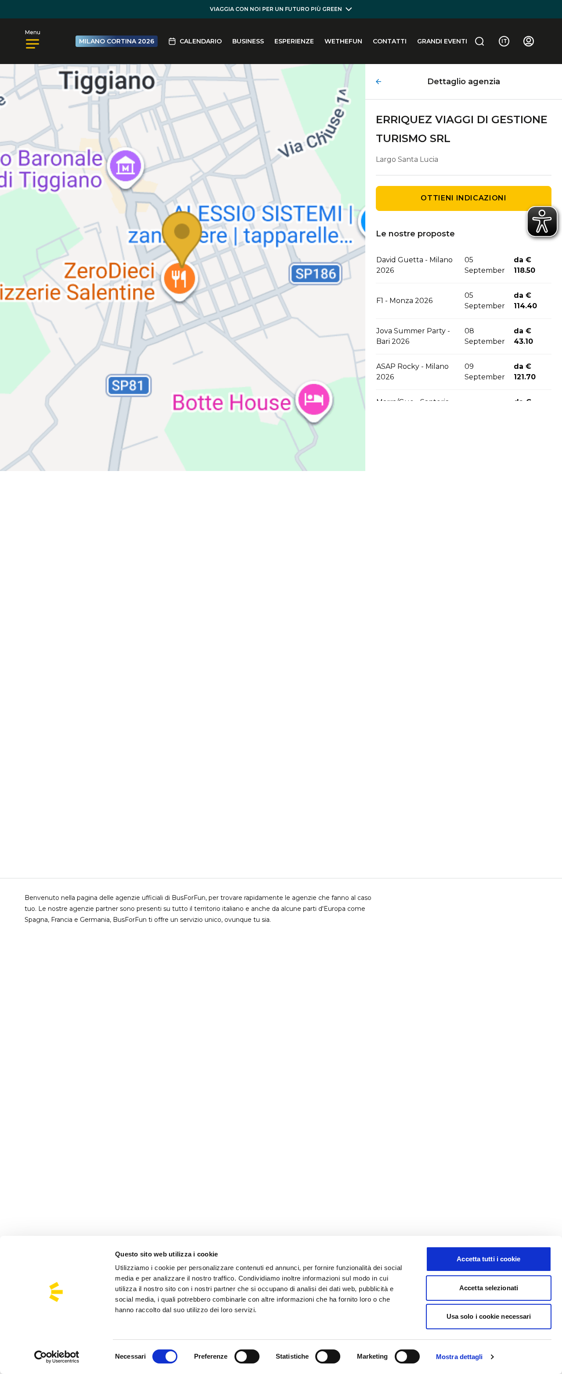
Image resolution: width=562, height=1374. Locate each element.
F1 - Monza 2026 (404, 300)
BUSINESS (248, 41)
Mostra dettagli (459, 1356)
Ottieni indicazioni (463, 198)
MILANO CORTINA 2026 (116, 41)
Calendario (201, 41)
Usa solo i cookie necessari (489, 1316)
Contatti (390, 41)
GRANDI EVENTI (442, 41)
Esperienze (294, 41)
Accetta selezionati (488, 1288)
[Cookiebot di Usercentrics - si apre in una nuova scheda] (56, 1356)
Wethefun (343, 41)
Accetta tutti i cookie (488, 1259)
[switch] (246, 1356)
